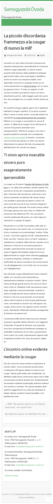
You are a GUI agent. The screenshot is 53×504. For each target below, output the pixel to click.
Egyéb (42, 55)
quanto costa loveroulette (15, 137)
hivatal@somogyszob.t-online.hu (30, 465)
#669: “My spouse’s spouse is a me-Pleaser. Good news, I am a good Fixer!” (25, 405)
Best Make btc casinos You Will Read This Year (26, 414)
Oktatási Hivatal (11, 476)
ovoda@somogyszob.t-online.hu (30, 446)
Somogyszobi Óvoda (24, 9)
